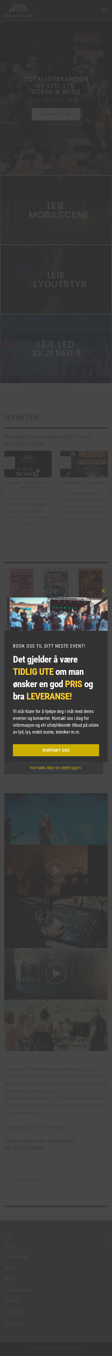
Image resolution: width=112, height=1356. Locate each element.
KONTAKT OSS (56, 750)
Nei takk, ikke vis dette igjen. (56, 767)
